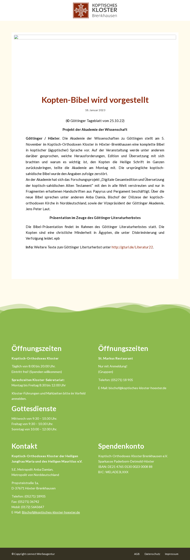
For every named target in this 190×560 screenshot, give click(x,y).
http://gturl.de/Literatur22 (132, 247)
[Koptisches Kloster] (95, 10)
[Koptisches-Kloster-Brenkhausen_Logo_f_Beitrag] (95, 62)
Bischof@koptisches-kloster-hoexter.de (51, 512)
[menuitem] (137, 554)
